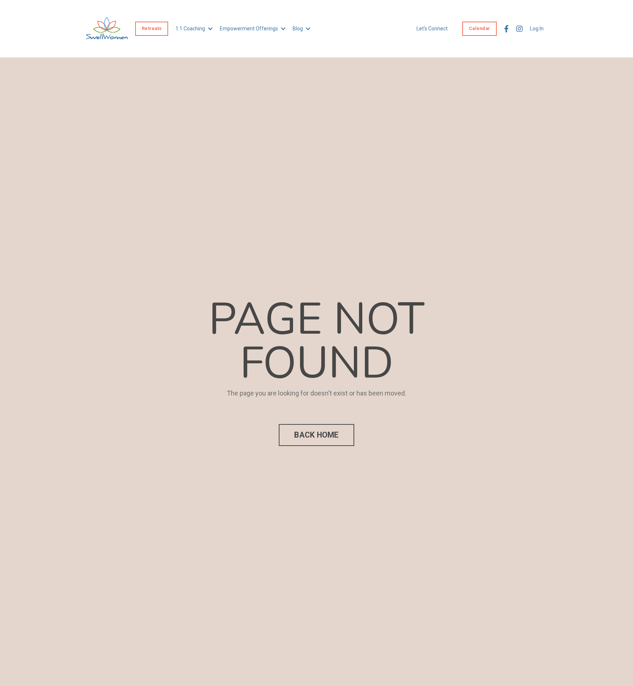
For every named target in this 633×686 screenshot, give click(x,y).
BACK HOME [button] (316, 434)
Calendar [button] (479, 28)
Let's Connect (432, 28)
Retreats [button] (152, 28)
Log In (537, 28)
